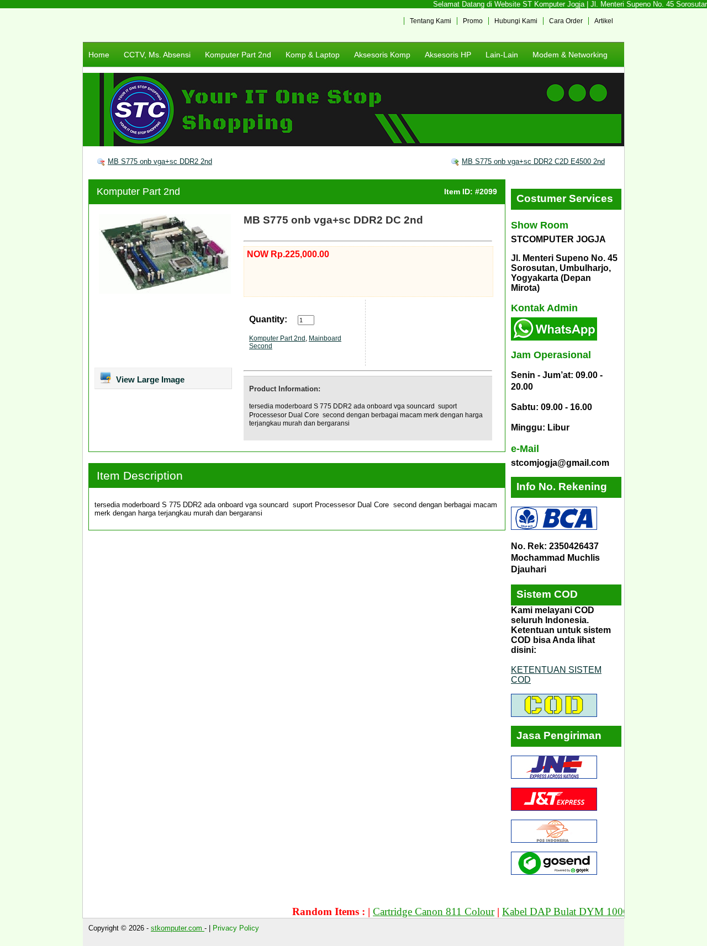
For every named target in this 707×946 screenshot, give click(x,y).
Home (98, 54)
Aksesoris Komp (382, 54)
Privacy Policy (236, 928)
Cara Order (566, 21)
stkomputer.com (177, 928)
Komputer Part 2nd (238, 54)
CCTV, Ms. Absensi (157, 54)
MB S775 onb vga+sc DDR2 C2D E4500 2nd (533, 161)
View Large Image (149, 379)
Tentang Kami (430, 21)
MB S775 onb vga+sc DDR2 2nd (160, 161)
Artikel (603, 21)
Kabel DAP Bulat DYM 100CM (554, 911)
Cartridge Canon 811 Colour (417, 911)
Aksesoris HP (448, 54)
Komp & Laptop (313, 54)
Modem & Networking (570, 54)
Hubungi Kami (515, 21)
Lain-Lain (502, 54)
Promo (473, 21)
